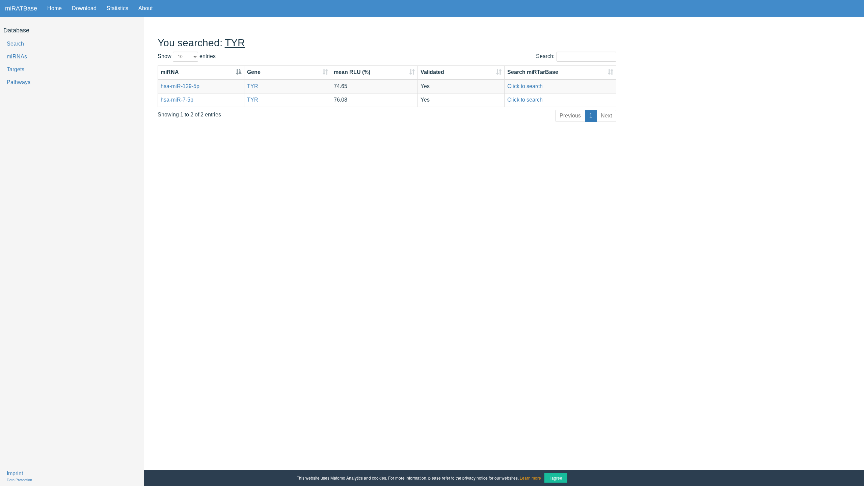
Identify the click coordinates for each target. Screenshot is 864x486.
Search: (545, 56)
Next (606, 115)
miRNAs (17, 56)
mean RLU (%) (352, 72)
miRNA (170, 72)
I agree (555, 478)
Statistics (117, 8)
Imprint (15, 473)
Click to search (525, 86)
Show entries (187, 56)
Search (15, 44)
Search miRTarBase (532, 72)
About (145, 8)
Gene (254, 72)
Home (54, 8)
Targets (15, 69)
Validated (432, 72)
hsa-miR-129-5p (180, 86)
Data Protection (19, 480)
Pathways (18, 82)
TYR (252, 86)
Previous (570, 115)
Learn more (530, 478)
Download (84, 8)
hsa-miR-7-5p (177, 100)
